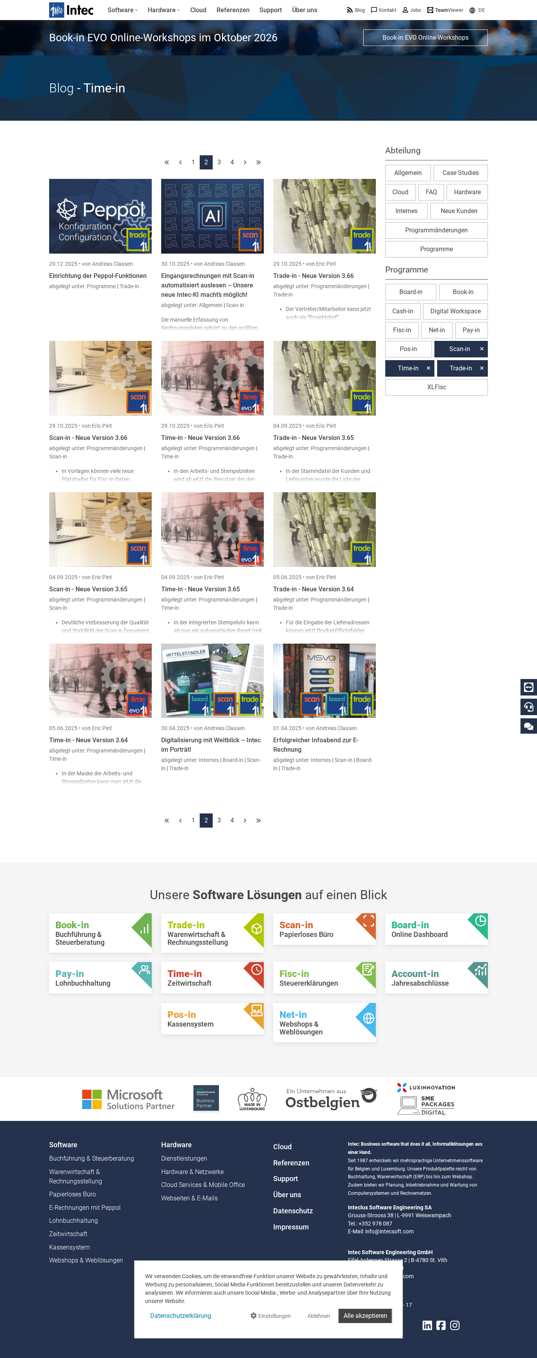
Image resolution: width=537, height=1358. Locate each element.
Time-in (170, 456)
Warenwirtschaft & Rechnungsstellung (75, 1176)
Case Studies (461, 173)
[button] (477, 10)
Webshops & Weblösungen (86, 1260)
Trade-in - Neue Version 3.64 (313, 589)
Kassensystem (69, 1247)
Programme (102, 286)
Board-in (233, 760)
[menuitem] (123, 10)
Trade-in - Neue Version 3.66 (313, 276)
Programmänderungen (339, 286)
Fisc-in (402, 330)
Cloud (400, 192)
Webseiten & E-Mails (189, 1198)
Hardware (467, 192)
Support (285, 1179)
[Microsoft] (128, 1098)
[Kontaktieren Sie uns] (528, 726)
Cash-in (402, 311)
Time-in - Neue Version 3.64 (88, 740)
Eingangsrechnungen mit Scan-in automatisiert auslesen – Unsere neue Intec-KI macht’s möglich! (207, 285)
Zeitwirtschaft (68, 1234)
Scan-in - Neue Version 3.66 (88, 438)
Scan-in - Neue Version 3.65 (88, 589)
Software (63, 1145)
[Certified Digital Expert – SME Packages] (426, 1098)
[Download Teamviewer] (528, 687)
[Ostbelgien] (332, 1098)
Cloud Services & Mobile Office (203, 1185)
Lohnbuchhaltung (73, 1220)
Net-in (437, 330)
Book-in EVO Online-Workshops (426, 37)
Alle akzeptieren (365, 1315)
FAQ (431, 192)
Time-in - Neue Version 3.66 (200, 438)
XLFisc (436, 387)
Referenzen (291, 1163)
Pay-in (471, 330)
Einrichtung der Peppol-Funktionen (98, 276)
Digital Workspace (455, 311)
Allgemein (211, 305)
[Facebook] (441, 1325)
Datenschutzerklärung (180, 1315)
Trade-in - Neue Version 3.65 (313, 438)
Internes (209, 760)
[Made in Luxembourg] (252, 1098)
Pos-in (408, 349)
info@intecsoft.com (389, 1231)
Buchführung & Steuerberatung (91, 1158)
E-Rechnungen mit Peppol (85, 1207)
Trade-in (129, 286)
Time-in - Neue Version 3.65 (200, 589)
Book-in (463, 292)
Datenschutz (293, 1211)
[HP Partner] (206, 1098)
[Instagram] (455, 1325)
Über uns (287, 1195)
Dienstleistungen (184, 1158)
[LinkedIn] (427, 1325)
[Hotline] (528, 707)
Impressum (291, 1227)
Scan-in (235, 305)
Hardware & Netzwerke (192, 1172)
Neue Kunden (459, 211)
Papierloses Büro (72, 1194)
